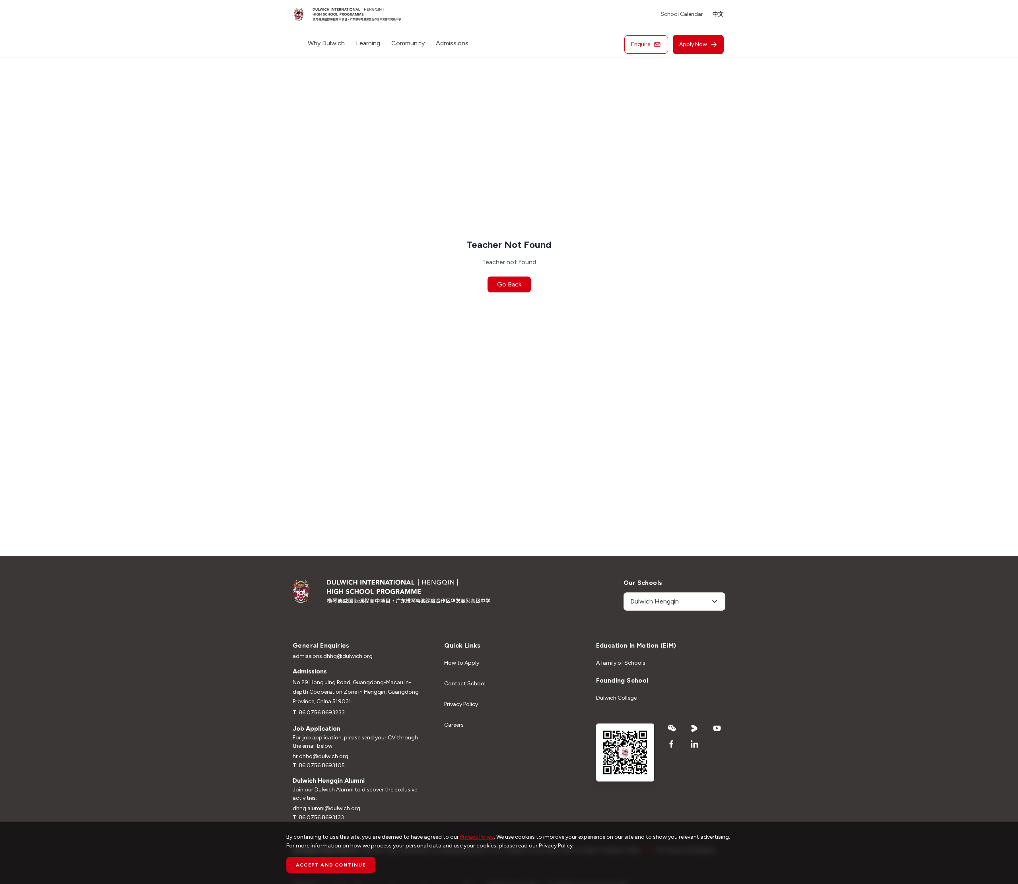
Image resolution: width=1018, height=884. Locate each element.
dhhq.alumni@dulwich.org (326, 808)
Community (408, 43)
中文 (718, 14)
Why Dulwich (326, 43)
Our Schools (643, 582)
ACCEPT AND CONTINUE (331, 865)
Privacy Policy (461, 704)
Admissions (452, 43)
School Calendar (682, 14)
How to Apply (461, 663)
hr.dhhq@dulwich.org (320, 756)
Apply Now (693, 44)
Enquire (640, 44)
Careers (454, 725)
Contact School (465, 683)
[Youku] (694, 728)
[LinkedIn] (694, 744)
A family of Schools (620, 663)
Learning (368, 43)
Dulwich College (616, 697)
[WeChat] (672, 728)
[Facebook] (672, 744)
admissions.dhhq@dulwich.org (333, 656)
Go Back (509, 284)
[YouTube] (717, 728)
